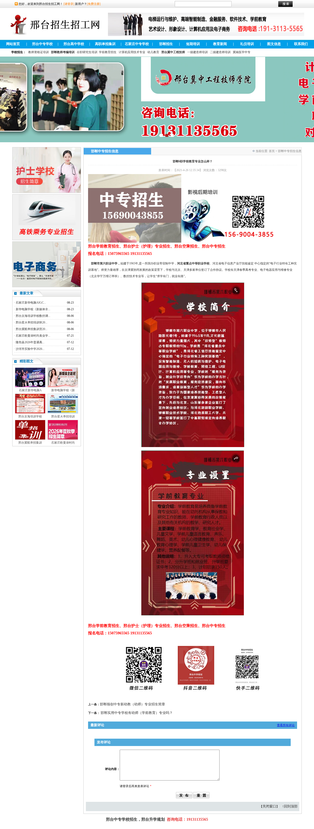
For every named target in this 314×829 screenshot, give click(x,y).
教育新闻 (220, 44)
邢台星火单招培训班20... (31, 322)
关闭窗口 (269, 806)
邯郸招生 (166, 44)
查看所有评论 (286, 725)
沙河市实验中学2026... (30, 349)
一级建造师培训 (197, 52)
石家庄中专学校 (137, 44)
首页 (272, 151)
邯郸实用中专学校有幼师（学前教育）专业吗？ (137, 713)
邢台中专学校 (42, 44)
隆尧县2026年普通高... (30, 342)
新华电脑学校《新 (63, 390)
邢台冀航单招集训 (30, 442)
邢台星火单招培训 (63, 416)
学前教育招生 (108, 52)
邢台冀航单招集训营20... (31, 329)
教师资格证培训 (38, 52)
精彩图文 (26, 361)
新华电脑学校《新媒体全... (33, 309)
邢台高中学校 (74, 44)
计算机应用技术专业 (132, 52)
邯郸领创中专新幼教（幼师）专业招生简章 (132, 704)
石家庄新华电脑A (30, 390)
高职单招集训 (105, 44)
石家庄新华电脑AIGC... (31, 302)
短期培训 (193, 44)
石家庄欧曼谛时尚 (63, 442)
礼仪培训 (247, 44)
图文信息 (274, 44)
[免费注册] (94, 4)
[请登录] (69, 4)
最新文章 (26, 293)
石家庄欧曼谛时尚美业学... (33, 335)
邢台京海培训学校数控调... (33, 316)
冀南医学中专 (241, 52)
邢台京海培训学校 (30, 416)
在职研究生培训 (87, 52)
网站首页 (13, 44)
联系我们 (301, 44)
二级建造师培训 (220, 52)
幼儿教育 (153, 52)
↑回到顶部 (290, 806)
